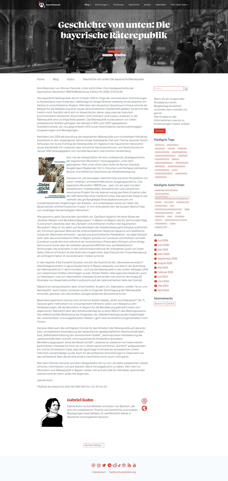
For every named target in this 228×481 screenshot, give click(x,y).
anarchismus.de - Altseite (176, 220)
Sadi (172, 206)
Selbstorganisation (176, 166)
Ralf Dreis (169, 202)
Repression (160, 166)
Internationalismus (163, 173)
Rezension (107, 55)
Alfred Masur (161, 206)
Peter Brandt (161, 224)
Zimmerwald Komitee (164, 213)
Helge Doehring (162, 194)
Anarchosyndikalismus (165, 156)
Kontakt (159, 131)
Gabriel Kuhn (114, 51)
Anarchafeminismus (163, 163)
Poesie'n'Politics (162, 159)
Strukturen (118, 5)
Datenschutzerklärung (122, 472)
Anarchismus (172, 145)
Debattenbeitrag (179, 152)
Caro (178, 213)
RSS (172, 304)
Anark (173, 224)
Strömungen (101, 5)
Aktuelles (159, 145)
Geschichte (134, 5)
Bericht (175, 159)
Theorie (171, 148)
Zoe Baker (179, 216)
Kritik (174, 170)
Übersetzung (160, 177)
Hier (156, 116)
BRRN (187, 209)
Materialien (160, 5)
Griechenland (182, 163)
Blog (87, 5)
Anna (170, 216)
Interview (182, 148)
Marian (158, 202)
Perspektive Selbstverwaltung (168, 209)
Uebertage (159, 216)
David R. (158, 220)
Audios (147, 5)
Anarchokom (181, 173)
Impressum (99, 472)
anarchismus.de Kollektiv (166, 190)
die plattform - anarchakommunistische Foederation (171, 198)
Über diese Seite (178, 5)
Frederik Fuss (182, 202)
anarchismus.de (162, 152)
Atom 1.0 (161, 304)
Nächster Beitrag (93, 445)
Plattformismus (162, 170)
